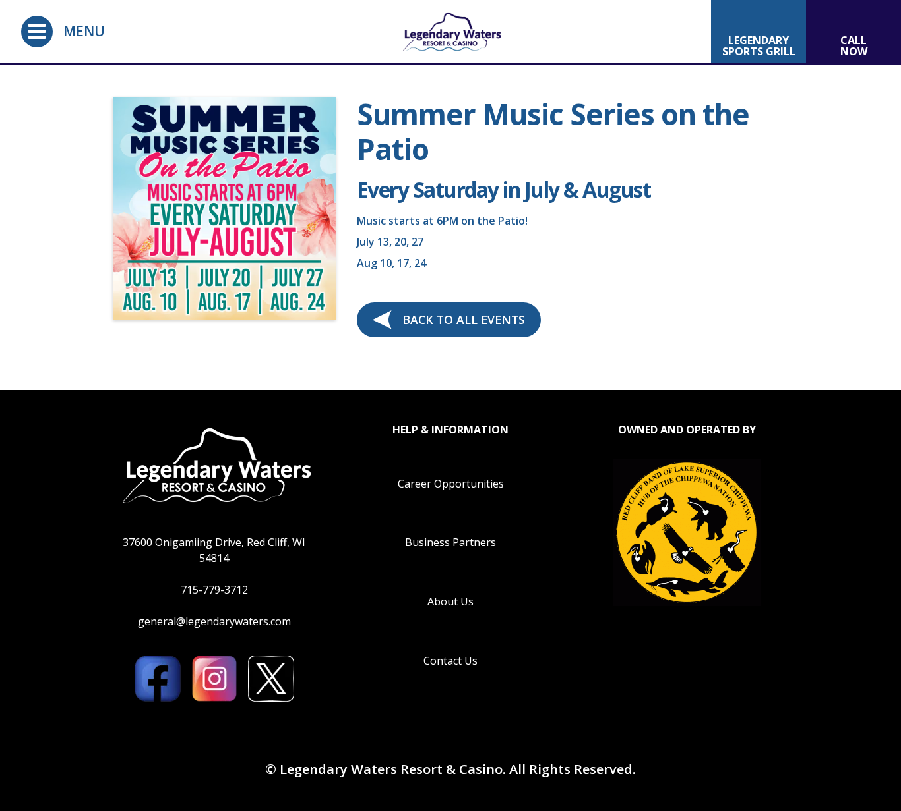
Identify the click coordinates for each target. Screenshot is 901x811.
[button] (37, 31)
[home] (450, 31)
